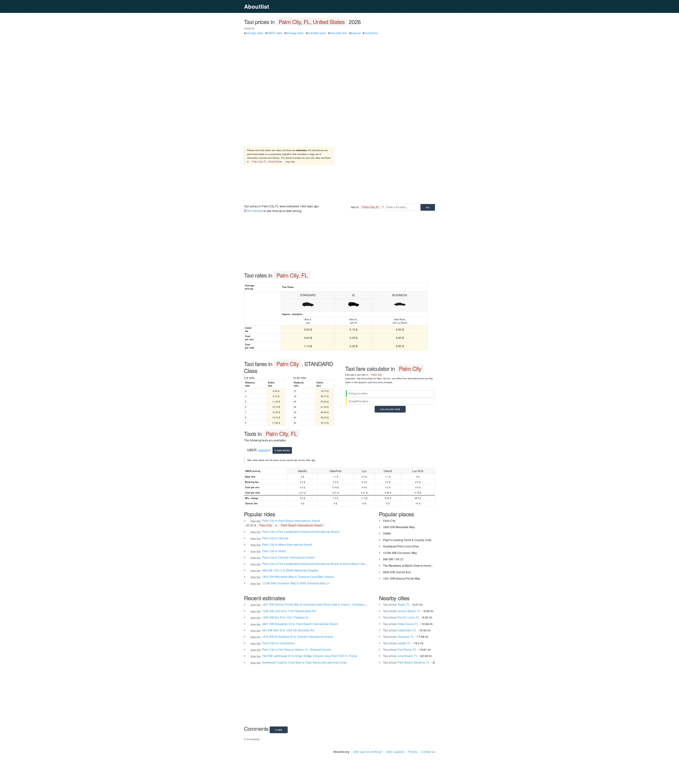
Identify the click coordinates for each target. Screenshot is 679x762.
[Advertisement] (339, 60)
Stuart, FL (396, 604)
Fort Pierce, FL (399, 649)
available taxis (316, 33)
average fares (295, 33)
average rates (254, 33)
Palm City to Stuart (274, 551)
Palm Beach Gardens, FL (406, 662)
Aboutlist (256, 6)
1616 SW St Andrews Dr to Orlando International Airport (297, 637)
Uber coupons (395, 752)
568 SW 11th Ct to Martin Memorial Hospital (290, 570)
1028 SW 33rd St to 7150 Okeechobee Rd (289, 611)
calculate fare (338, 33)
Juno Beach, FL (400, 656)
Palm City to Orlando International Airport (288, 557)
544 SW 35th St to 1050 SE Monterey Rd (288, 630)
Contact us (428, 752)
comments (371, 33)
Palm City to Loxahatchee (278, 643)
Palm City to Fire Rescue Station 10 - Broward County (296, 649)
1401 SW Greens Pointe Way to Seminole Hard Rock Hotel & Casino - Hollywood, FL (316, 604)
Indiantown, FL (399, 630)
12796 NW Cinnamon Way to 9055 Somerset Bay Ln (295, 583)
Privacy (412, 752)
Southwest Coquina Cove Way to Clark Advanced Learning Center (304, 662)
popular (356, 33)
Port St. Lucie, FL (401, 617)
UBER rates (274, 33)
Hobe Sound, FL (401, 624)
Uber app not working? (367, 752)
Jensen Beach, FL (402, 611)
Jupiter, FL (397, 643)
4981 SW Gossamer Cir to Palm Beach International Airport (300, 624)
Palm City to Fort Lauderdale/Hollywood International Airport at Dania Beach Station (315, 564)
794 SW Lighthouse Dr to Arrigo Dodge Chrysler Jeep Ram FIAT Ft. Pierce (309, 656)
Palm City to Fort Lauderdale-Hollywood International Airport (300, 532)
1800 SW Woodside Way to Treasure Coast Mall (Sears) (298, 577)
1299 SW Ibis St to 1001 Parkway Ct (285, 617)
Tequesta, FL (398, 637)
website (263, 450)
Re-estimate (254, 211)
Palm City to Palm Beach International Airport (291, 521)
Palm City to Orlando (275, 538)
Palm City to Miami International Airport (287, 544)
